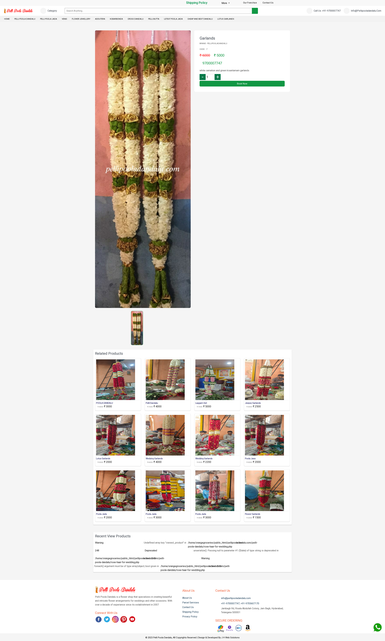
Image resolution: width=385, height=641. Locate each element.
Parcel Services (190, 602)
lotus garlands (103, 458)
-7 (206, 49)
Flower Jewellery (81, 19)
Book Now (242, 83)
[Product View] (118, 397)
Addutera (100, 19)
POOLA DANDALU (104, 403)
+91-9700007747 (230, 603)
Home (7, 19)
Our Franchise (250, 3)
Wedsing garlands (154, 458)
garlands (207, 38)
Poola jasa (250, 458)
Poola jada (101, 514)
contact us (268, 3)
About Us (187, 597)
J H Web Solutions (230, 637)
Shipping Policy (196, 3)
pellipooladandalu (217, 43)
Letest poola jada (173, 19)
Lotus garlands (225, 19)
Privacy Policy (189, 616)
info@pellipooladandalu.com (236, 598)
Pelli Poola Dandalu (24, 19)
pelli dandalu (152, 403)
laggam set (201, 403)
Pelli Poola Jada (48, 19)
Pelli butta (153, 19)
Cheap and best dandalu (200, 19)
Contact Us (188, 607)
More (225, 3)
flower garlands (252, 514)
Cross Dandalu (135, 19)
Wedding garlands (204, 458)
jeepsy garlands (253, 403)
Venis (64, 19)
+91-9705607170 (250, 603)
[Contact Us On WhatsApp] (377, 627)
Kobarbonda (116, 19)
